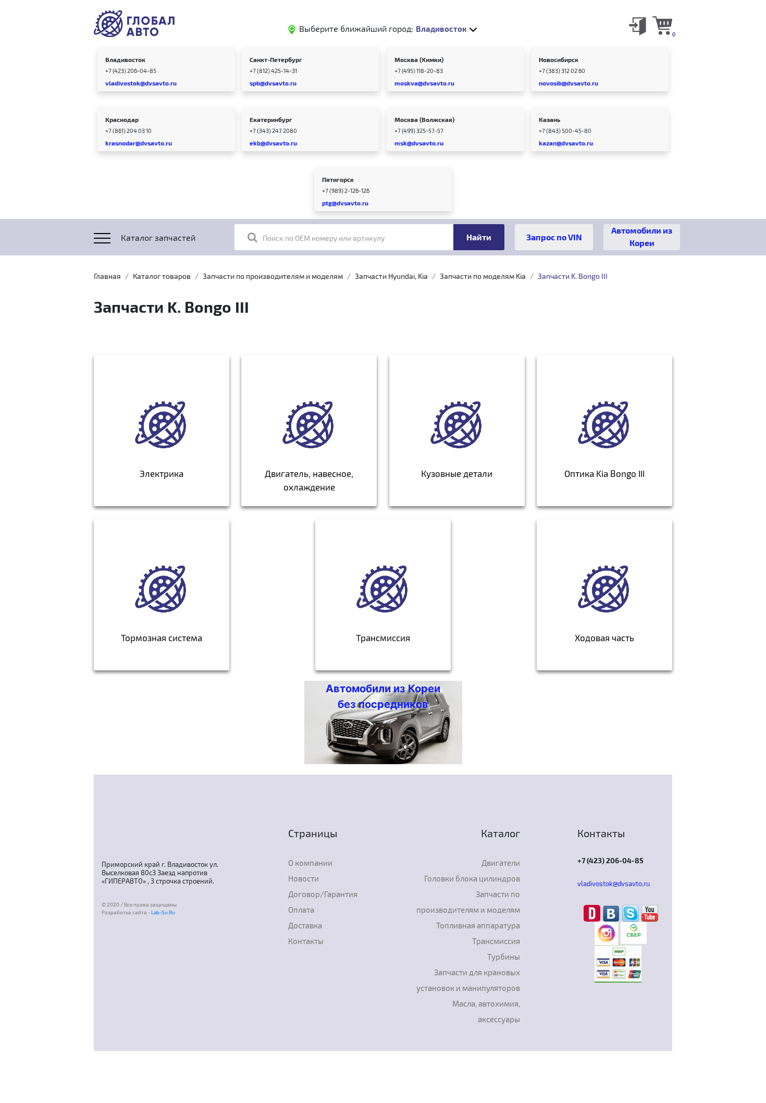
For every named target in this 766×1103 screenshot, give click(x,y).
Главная (107, 276)
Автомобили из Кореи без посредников (383, 696)
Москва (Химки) (418, 59)
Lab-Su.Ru (163, 912)
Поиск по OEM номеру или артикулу (324, 238)
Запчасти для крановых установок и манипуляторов (468, 979)
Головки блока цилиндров (472, 878)
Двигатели (500, 862)
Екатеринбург (271, 119)
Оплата (301, 909)
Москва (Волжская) (424, 119)
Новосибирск (558, 59)
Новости (303, 878)
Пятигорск (338, 179)
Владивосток (125, 59)
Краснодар (122, 119)
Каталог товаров (162, 276)
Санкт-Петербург (276, 59)
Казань (549, 119)
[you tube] (649, 912)
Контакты (306, 941)
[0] (662, 25)
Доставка (305, 925)
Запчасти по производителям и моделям (273, 276)
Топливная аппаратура (478, 925)
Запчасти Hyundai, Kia (391, 276)
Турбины (503, 956)
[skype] (631, 912)
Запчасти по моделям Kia (483, 276)
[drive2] (593, 912)
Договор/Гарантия (322, 894)
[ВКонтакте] (612, 912)
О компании (310, 862)
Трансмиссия (496, 941)
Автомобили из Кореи (641, 236)
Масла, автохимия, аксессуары (486, 1011)
